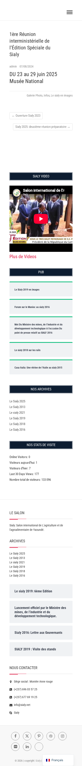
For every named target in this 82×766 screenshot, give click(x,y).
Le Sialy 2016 (17, 430)
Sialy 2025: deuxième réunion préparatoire (42, 127)
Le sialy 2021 (17, 413)
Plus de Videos (22, 256)
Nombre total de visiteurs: (25, 480)
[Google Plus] (39, 746)
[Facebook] (15, 736)
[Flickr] (15, 746)
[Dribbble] (50, 736)
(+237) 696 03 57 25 (25, 689)
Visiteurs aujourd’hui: (22, 463)
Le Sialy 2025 (17, 401)
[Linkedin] (27, 746)
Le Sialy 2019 (17, 418)
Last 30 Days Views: (21, 474)
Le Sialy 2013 (17, 407)
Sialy (16, 712)
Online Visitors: (19, 457)
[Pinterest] (39, 736)
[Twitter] (27, 736)
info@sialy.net (21, 705)
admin (13, 66)
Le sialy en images (62, 95)
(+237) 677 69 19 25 (25, 697)
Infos (47, 95)
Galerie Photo (34, 95)
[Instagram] (62, 736)
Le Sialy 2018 (17, 424)
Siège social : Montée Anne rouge (33, 681)
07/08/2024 (26, 66)
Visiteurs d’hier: (19, 468)
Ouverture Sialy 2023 (26, 116)
